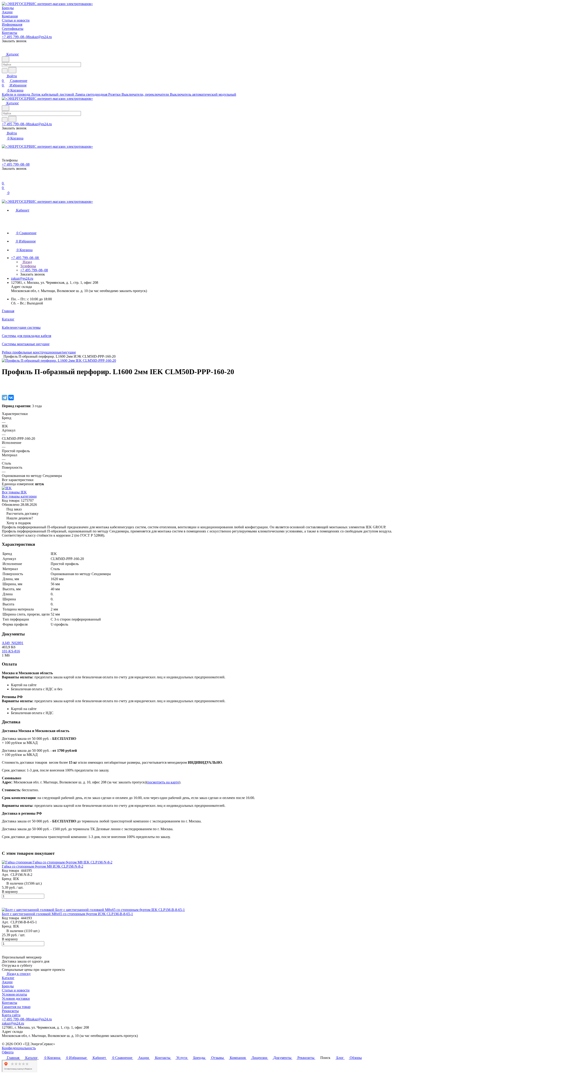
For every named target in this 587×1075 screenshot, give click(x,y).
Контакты (9, 1003)
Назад (27, 262)
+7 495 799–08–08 (16, 37)
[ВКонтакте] (11, 397)
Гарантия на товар (16, 1007)
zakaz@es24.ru (41, 37)
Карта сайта (11, 1015)
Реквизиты (10, 1011)
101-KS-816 (11, 651)
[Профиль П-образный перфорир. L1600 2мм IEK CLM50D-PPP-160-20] (59, 360)
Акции (7, 982)
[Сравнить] (4, 388)
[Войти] (4, 179)
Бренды (8, 986)
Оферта (8, 1052)
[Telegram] (4, 397)
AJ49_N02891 (12, 643)
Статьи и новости (16, 990)
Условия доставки (16, 998)
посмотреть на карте (163, 782)
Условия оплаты (14, 994)
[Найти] (12, 70)
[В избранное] (4, 383)
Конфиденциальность (19, 1048)
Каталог (8, 978)
